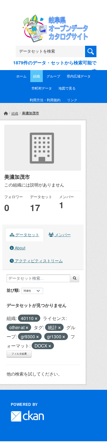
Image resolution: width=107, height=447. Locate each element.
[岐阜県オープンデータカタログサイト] (53, 18)
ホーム (21, 75)
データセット (26, 234)
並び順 (13, 290)
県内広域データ (79, 75)
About (19, 248)
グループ (53, 75)
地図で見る (67, 88)
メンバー (62, 234)
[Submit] (74, 278)
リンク (72, 99)
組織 (36, 75)
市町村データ (41, 88)
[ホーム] (6, 113)
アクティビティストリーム (38, 260)
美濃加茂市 (30, 113)
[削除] (36, 318)
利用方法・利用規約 (45, 99)
